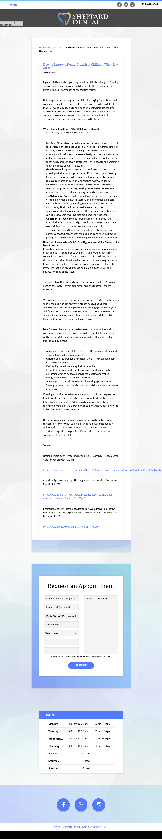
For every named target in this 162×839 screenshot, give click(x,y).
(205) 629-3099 (149, 4)
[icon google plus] (126, 6)
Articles (52, 47)
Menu (13, 4)
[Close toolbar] (21, 24)
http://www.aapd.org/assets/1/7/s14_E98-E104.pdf (71, 526)
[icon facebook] (119, 6)
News (62, 47)
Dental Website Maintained (70, 827)
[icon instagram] (132, 6)
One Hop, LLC (98, 827)
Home (42, 47)
